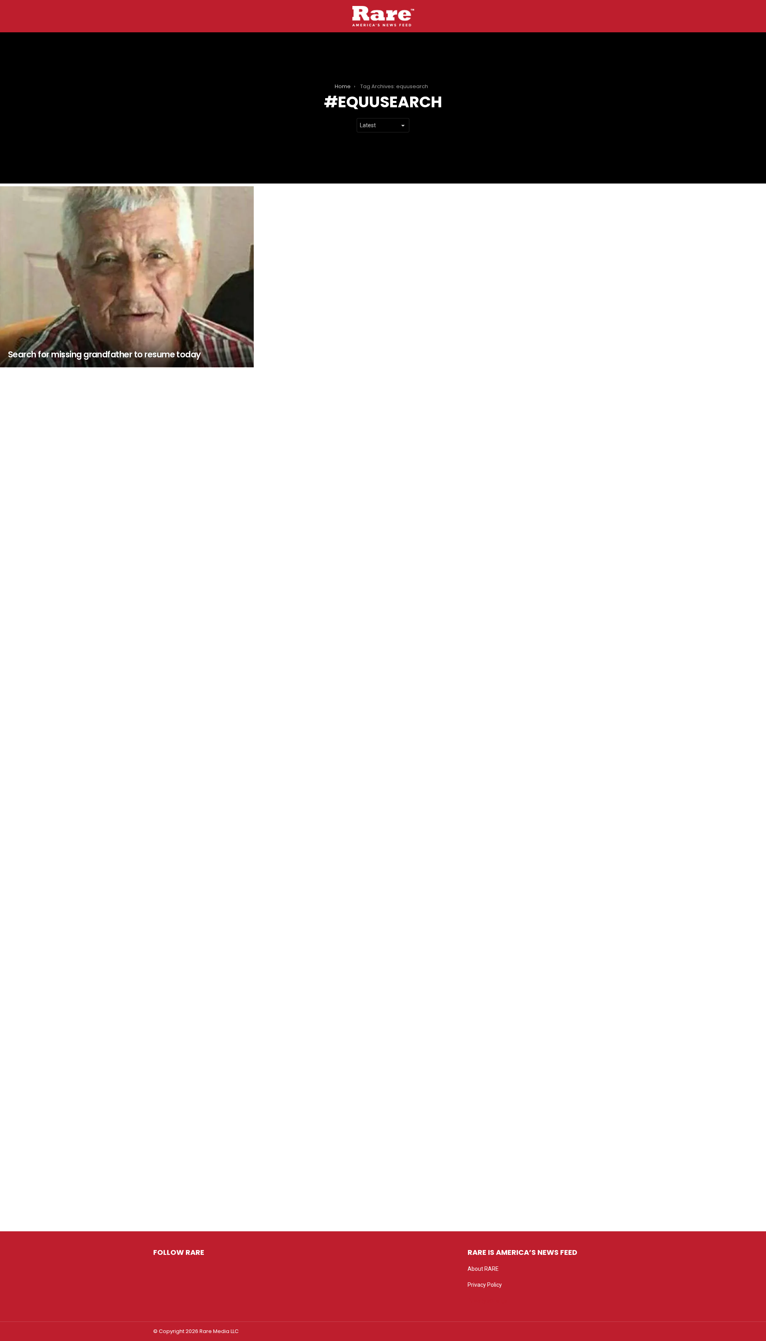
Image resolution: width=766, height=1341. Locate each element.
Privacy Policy (485, 1285)
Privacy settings (487, 1301)
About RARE (483, 1269)
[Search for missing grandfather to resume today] (127, 276)
